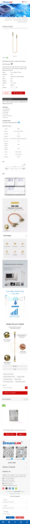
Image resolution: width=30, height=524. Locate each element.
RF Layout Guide (19, 459)
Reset (19, 517)
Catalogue (8, 459)
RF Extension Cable (7, 379)
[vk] (3, 488)
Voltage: (4, 81)
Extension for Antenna (8, 374)
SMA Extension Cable (20, 381)
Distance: (4, 83)
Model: (4, 72)
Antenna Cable (18, 379)
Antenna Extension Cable (9, 376)
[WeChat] (16, 488)
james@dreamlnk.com (12, 485)
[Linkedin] (13, 488)
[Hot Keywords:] (26, 387)
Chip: (3, 76)
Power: (4, 78)
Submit (10, 517)
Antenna (8, 103)
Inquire (6, 93)
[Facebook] (10, 488)
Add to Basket (19, 93)
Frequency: (4, 74)
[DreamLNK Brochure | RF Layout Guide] (15, 452)
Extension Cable (20, 376)
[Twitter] (6, 488)
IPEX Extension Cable (8, 381)
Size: (3, 85)
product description (8, 99)
